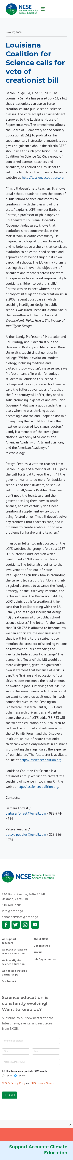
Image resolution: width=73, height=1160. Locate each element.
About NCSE (41, 939)
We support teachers (9, 941)
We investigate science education (13, 962)
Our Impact (9, 981)
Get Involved (42, 945)
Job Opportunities (45, 959)
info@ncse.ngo (12, 911)
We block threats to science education (14, 951)
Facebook (6, 925)
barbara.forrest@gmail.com (26, 813)
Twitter (16, 925)
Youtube (35, 925)
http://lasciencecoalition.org (43, 177)
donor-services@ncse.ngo (20, 917)
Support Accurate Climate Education (38, 1149)
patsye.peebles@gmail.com (26, 834)
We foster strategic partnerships (14, 972)
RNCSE (38, 952)
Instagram (25, 925)
